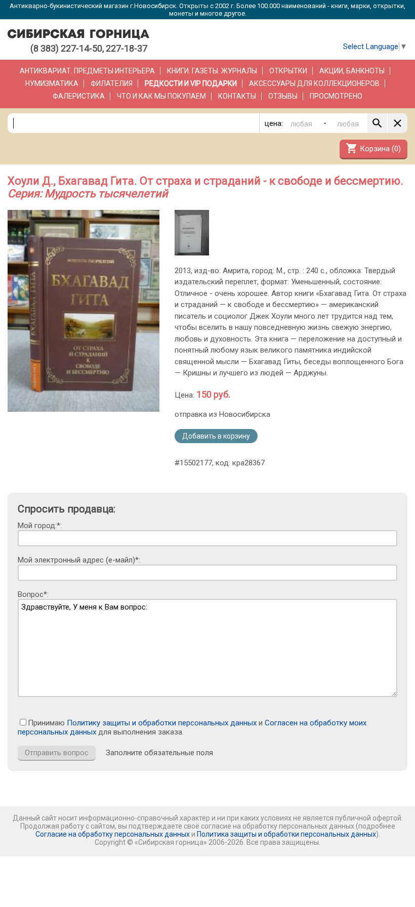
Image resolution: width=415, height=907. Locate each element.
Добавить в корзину (216, 436)
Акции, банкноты (352, 71)
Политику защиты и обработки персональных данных (162, 722)
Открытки (288, 71)
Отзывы (283, 96)
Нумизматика (51, 83)
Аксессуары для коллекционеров (314, 83)
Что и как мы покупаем (161, 96)
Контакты (237, 96)
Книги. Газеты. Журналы (212, 71)
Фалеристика (79, 96)
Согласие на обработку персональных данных (112, 834)
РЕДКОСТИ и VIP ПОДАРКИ (191, 83)
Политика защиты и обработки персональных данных (286, 834)
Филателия (112, 83)
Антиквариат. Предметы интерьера (87, 71)
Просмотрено (336, 96)
